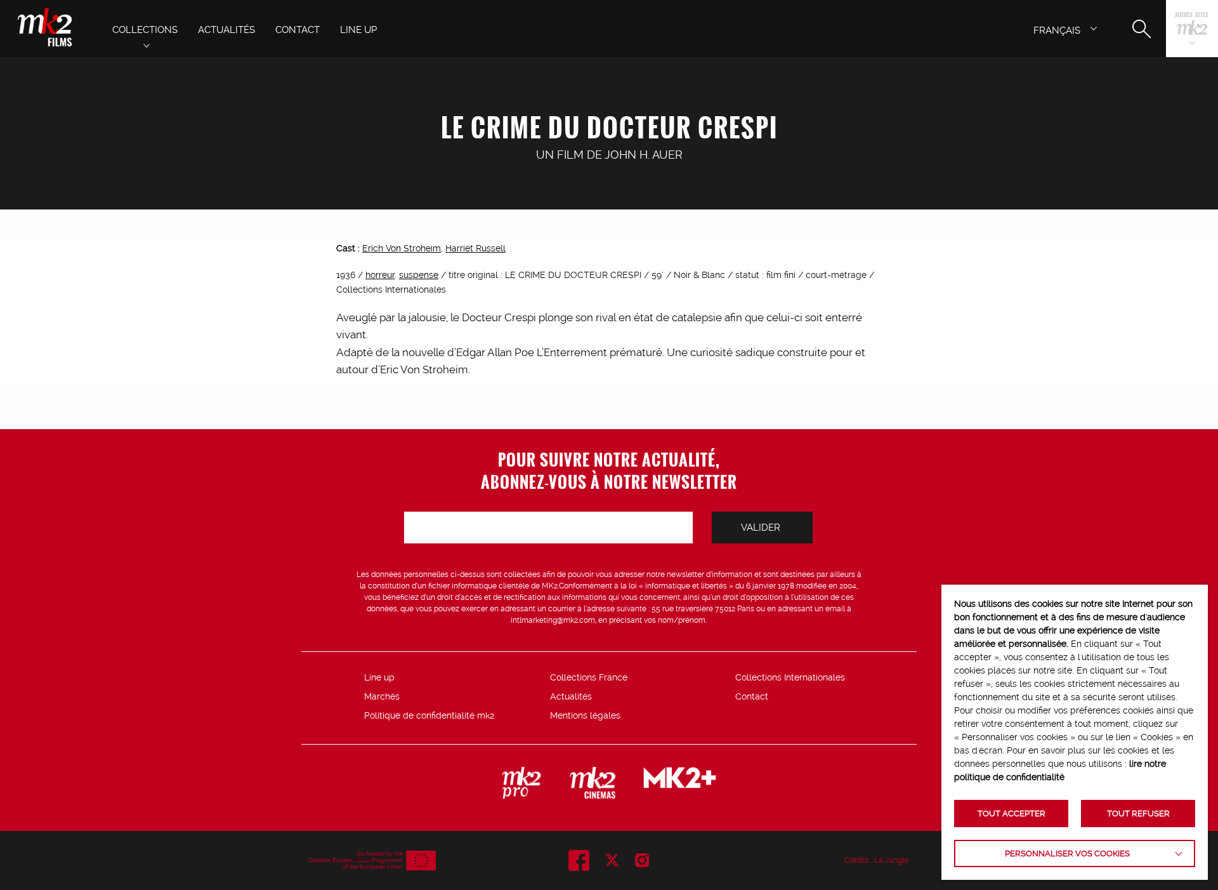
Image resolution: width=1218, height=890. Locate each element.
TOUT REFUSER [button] (1138, 813)
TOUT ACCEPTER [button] (1011, 813)
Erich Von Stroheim (401, 248)
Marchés (382, 696)
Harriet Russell (475, 248)
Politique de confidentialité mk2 (429, 715)
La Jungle (891, 860)
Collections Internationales (790, 677)
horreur (380, 275)
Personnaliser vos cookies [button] (1067, 853)
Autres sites (1191, 15)
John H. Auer (644, 154)
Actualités (571, 696)
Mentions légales (585, 715)
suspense (418, 275)
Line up (379, 677)
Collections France (588, 677)
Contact (751, 696)
